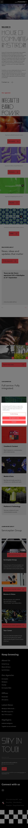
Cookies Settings (14, 414)
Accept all (14, 421)
